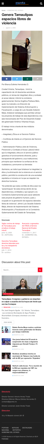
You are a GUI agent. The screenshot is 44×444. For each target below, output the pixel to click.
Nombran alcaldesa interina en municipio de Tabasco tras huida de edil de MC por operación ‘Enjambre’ (26, 356)
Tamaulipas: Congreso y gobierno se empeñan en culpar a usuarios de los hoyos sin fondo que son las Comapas (21, 301)
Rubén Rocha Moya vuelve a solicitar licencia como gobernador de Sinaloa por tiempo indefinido (26, 329)
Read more (8, 322)
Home (3, 10)
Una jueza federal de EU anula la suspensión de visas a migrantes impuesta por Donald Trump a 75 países (25, 342)
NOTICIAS (15, 428)
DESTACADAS (8, 294)
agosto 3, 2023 (11, 28)
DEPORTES (17, 430)
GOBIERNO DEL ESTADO (15, 10)
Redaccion (7, 307)
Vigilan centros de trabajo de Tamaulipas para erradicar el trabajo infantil (11, 226)
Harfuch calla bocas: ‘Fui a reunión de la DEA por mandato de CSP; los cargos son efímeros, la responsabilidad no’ (27, 369)
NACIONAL (5, 430)
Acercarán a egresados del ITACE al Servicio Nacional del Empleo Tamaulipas (30, 226)
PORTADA (5, 428)
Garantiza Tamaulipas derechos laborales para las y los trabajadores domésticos (10, 244)
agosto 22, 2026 (18, 307)
